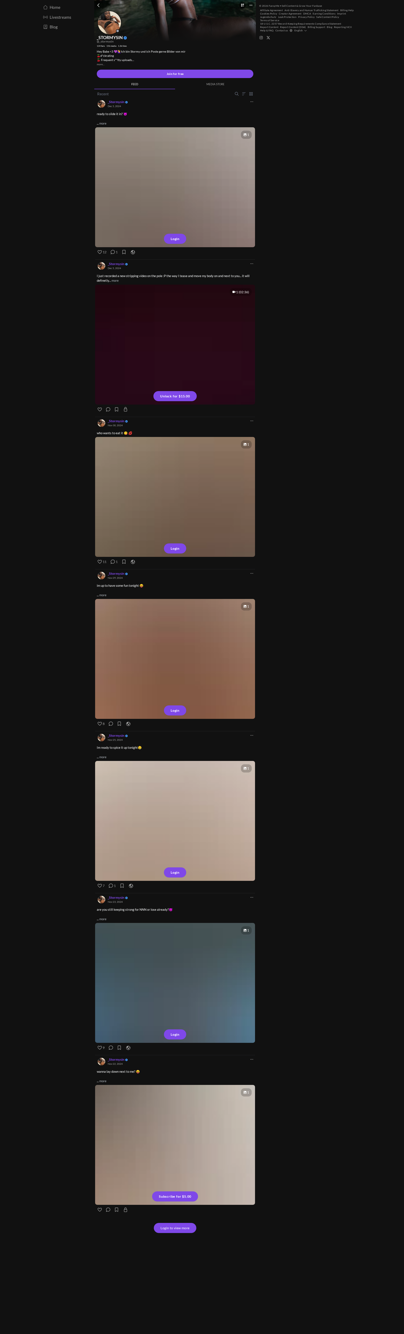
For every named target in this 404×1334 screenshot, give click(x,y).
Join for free (175, 74)
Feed (134, 84)
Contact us (281, 30)
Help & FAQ (267, 30)
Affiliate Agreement (271, 10)
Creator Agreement (290, 13)
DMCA (307, 13)
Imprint (341, 13)
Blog (329, 27)
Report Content (269, 27)
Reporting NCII (343, 27)
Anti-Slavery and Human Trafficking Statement (311, 10)
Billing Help (347, 10)
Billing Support (316, 27)
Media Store (215, 84)
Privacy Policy (306, 17)
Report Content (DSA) (293, 27)
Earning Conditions (324, 13)
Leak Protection (287, 17)
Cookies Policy (268, 13)
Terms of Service (269, 20)
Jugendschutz (268, 17)
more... (101, 64)
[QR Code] (242, 5)
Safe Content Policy (327, 17)
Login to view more (175, 1228)
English (298, 30)
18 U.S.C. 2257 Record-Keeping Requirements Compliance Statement (300, 23)
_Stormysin (116, 102)
